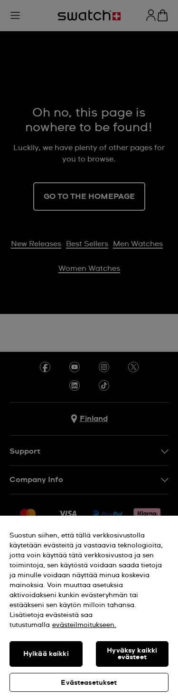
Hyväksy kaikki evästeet (132, 654)
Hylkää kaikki (46, 654)
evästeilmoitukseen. (84, 625)
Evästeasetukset (89, 683)
